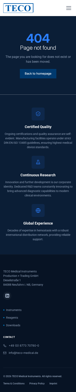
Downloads (13, 325)
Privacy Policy (37, 383)
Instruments (13, 310)
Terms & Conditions (14, 383)
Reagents (12, 317)
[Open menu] (69, 8)
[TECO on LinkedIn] (7, 296)
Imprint (53, 383)
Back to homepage (38, 73)
